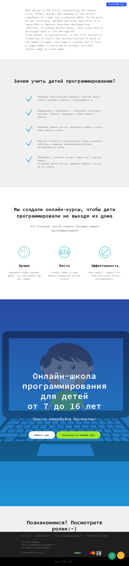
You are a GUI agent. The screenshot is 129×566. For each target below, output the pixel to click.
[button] (116, 4)
